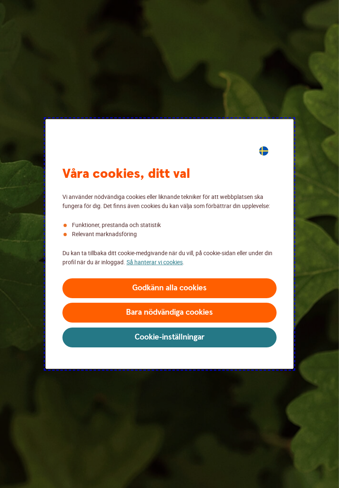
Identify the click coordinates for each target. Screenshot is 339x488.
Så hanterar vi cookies (155, 262)
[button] (169, 288)
